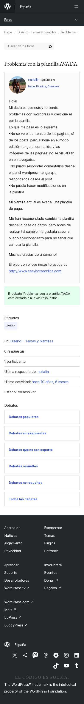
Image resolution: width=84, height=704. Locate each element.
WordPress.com (19, 602)
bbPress (13, 617)
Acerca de (12, 528)
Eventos (50, 572)
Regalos (52, 588)
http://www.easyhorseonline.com (35, 271)
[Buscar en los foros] (50, 46)
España (20, 645)
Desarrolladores (16, 580)
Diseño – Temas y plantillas (37, 32)
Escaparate (53, 528)
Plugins (49, 543)
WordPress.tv (17, 588)
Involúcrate (53, 565)
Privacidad (12, 551)
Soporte (10, 572)
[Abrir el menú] (77, 6)
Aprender (11, 565)
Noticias (10, 535)
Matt (10, 610)
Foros (8, 19)
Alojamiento (13, 543)
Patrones (51, 551)
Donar (51, 580)
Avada (10, 326)
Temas (49, 535)
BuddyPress (16, 625)
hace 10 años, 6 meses (43, 86)
